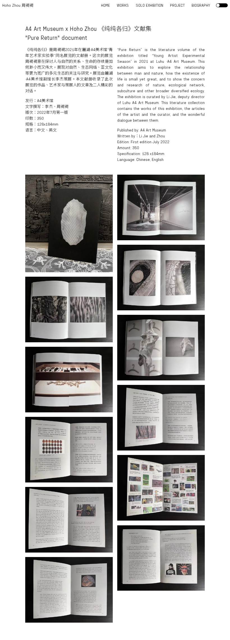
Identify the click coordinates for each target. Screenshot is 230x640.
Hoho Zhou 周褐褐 (17, 5)
